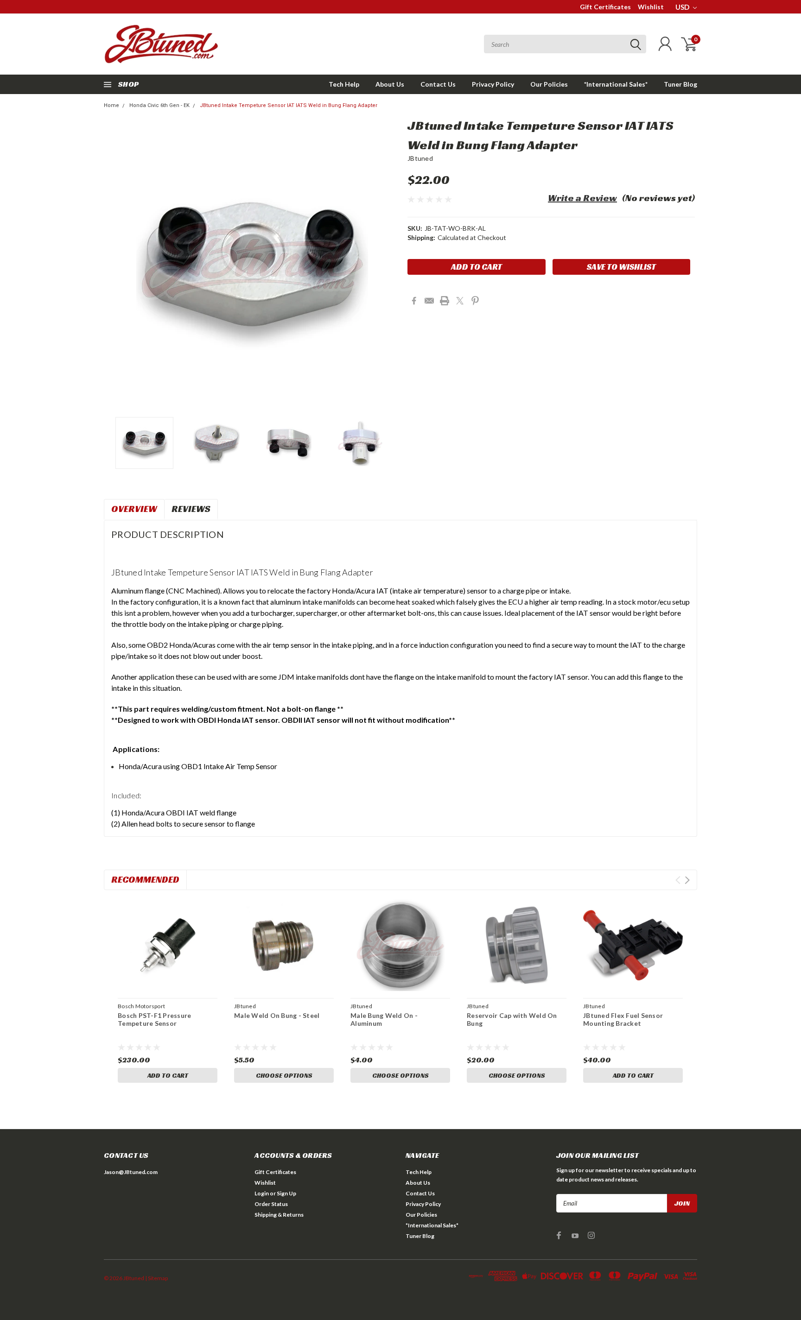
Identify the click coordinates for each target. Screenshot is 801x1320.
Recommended (145, 879)
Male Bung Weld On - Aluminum (384, 1019)
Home (111, 105)
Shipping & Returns (279, 1214)
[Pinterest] (475, 300)
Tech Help (344, 84)
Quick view (167, 945)
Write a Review (582, 198)
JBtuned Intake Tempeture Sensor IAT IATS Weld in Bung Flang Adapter (288, 105)
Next (389, 264)
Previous (115, 264)
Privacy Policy (493, 84)
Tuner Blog (680, 84)
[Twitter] (459, 300)
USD (683, 7)
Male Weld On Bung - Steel (276, 1015)
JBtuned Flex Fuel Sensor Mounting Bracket (623, 1019)
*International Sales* (616, 84)
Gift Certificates (605, 7)
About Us (389, 84)
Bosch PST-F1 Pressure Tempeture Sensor (154, 1019)
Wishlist (651, 7)
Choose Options (284, 1075)
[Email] (429, 300)
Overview (134, 509)
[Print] (444, 300)
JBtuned (420, 158)
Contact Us (438, 84)
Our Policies (549, 84)
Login (261, 1193)
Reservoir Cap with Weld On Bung (512, 1019)
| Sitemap (156, 1278)
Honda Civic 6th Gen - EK (159, 105)
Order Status (271, 1203)
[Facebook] (414, 300)
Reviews (191, 509)
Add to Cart (167, 1075)
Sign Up (286, 1193)
